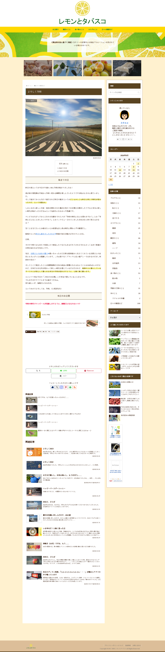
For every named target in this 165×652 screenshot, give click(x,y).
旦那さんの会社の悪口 (39, 253)
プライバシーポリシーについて (114, 645)
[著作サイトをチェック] (53, 387)
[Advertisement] (47, 350)
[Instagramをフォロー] (61, 387)
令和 (40, 331)
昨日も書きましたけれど (45, 234)
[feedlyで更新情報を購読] (70, 387)
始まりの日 (63, 168)
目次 (60, 164)
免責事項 (128, 645)
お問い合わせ (137, 645)
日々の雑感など (32, 331)
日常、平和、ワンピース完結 (51, 331)
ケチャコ (124, 123)
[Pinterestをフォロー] (66, 387)
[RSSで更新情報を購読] (74, 387)
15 (134, 170)
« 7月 (110, 185)
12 (120, 170)
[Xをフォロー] (57, 387)
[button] (63, 376)
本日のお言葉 (63, 171)
